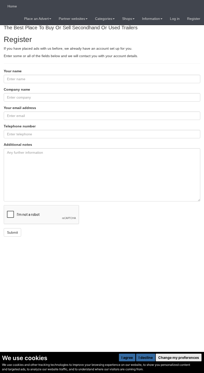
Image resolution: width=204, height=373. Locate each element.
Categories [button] (103, 19)
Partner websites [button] (72, 19)
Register (193, 19)
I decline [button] (146, 357)
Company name (17, 89)
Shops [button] (127, 19)
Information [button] (151, 19)
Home (12, 6)
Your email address (20, 108)
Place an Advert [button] (36, 19)
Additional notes (18, 145)
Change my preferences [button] (178, 357)
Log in (175, 19)
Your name (13, 71)
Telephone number (20, 126)
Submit (12, 232)
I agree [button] (127, 357)
